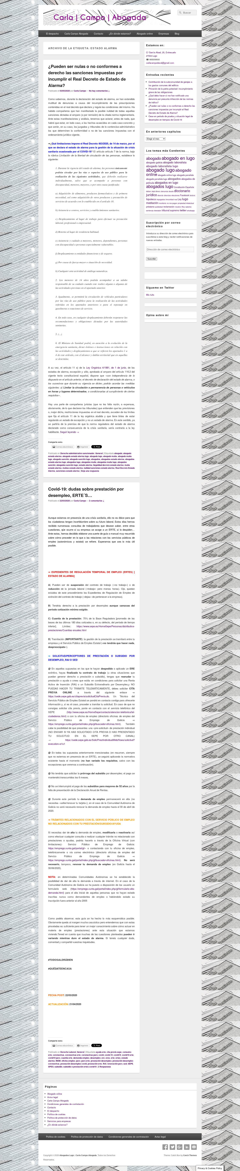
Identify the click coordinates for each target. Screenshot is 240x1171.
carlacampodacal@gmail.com (160, 62)
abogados (95, 459)
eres (108, 1057)
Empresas (164, 33)
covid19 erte (128, 1054)
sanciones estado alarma (68, 470)
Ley (180, 199)
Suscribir (151, 259)
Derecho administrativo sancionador (77, 453)
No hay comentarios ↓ (99, 90)
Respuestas (104, 1066)
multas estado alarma (73, 467)
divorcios (167, 195)
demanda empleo (81, 1057)
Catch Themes (190, 1155)
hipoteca (151, 199)
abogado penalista (185, 175)
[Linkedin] (187, 1147)
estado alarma (85, 465)
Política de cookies (56, 1114)
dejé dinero (156, 191)
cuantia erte (66, 1057)
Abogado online (145, 33)
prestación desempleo (101, 1060)
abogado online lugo (167, 175)
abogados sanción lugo (67, 465)
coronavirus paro (90, 1054)
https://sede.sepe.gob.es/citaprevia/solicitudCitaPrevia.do (78, 696)
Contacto (98, 33)
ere (103, 1057)
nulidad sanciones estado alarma (99, 467)
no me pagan (172, 203)
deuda (171, 191)
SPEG (51, 1066)
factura (192, 195)
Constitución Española (184, 187)
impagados (161, 199)
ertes (118, 1057)
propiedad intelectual (186, 203)
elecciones (175, 195)
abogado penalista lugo (156, 179)
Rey (183, 207)
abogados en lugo (166, 182)
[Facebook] (165, 1147)
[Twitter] (172, 1147)
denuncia (164, 191)
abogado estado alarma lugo (76, 456)
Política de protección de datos (62, 1117)
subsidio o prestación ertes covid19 (79, 1066)
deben (148, 191)
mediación (152, 203)
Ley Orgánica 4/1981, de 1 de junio (106, 367)
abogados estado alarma (112, 459)
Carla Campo (80, 90)
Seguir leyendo (69, 432)
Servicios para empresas (59, 1121)
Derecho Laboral (68, 1051)
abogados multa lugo (107, 462)
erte (113, 1057)
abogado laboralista (174, 162)
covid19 (117, 1054)
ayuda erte (101, 1051)
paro (78, 1060)
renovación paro (114, 1063)
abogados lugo (73, 462)
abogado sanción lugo (80, 459)
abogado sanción (61, 459)
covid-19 (109, 1054)
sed (125, 1063)
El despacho (52, 33)
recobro (178, 207)
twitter (183, 210)
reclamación (168, 206)
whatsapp (191, 210)
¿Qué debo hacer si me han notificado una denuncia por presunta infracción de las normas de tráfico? (171, 99)
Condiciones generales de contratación (65, 1104)
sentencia (149, 210)
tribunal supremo (170, 210)
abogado (118, 453)
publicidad (159, 207)
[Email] (194, 1147)
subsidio (58, 1066)
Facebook (184, 195)
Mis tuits (150, 294)
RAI (104, 1063)
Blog (177, 33)
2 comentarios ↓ (96, 500)
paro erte (85, 1060)
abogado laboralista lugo (162, 166)
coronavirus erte (73, 1054)
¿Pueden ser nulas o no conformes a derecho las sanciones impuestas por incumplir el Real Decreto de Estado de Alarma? (172, 109)
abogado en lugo (178, 158)
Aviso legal (52, 1097)
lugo (185, 199)
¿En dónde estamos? (120, 33)
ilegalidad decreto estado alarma (108, 465)
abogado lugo (96, 456)
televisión (157, 210)
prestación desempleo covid (73, 1063)
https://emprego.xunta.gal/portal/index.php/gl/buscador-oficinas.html (84, 724)
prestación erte (95, 1063)
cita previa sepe (114, 1051)
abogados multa (88, 462)
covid (101, 1054)
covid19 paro (54, 1057)
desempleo (95, 1057)
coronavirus (58, 1054)
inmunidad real (171, 199)
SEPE (130, 1063)
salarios (188, 207)
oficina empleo (68, 1060)
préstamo (150, 206)
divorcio (160, 195)
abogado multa (110, 456)
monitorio (162, 203)
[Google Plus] (179, 1147)
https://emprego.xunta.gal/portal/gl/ (66, 848)
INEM (58, 1060)
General (99, 453)
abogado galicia (154, 162)
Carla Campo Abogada (76, 33)
